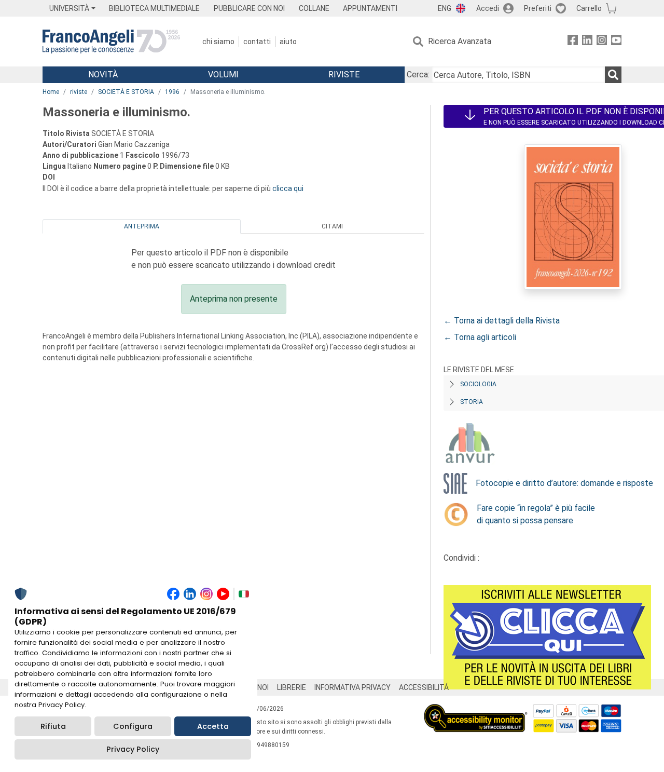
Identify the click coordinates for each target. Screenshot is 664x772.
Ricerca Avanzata (459, 41)
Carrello (589, 8)
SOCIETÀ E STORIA (126, 92)
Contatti (257, 41)
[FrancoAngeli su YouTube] (616, 42)
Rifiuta (53, 726)
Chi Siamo (218, 41)
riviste (78, 92)
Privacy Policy (132, 749)
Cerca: (418, 74)
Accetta (213, 726)
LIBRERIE (291, 687)
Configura (133, 726)
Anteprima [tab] (141, 226)
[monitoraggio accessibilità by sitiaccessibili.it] (476, 710)
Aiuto (288, 41)
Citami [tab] (332, 226)
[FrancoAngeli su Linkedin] (587, 42)
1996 (172, 92)
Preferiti (537, 8)
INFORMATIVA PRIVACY (352, 687)
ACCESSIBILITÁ (424, 687)
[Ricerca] (613, 74)
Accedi (487, 8)
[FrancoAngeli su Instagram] (602, 42)
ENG (444, 8)
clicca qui (287, 188)
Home (51, 92)
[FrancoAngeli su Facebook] (573, 42)
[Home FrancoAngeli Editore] (111, 41)
